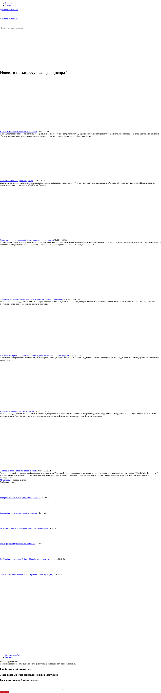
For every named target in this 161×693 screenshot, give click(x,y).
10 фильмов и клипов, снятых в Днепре (17, 411)
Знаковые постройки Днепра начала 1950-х (18, 131)
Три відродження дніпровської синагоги (17, 544)
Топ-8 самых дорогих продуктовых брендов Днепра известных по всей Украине (34, 355)
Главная (8, 3)
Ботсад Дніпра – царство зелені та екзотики (18, 513)
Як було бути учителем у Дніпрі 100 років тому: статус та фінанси (28, 559)
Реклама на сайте (12, 655)
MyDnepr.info (5, 480)
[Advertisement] (80, 49)
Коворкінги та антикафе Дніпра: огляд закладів (20, 497)
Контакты (9, 657)
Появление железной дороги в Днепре (16, 181)
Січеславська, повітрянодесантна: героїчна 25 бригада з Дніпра (27, 574)
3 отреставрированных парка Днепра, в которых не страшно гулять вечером (32, 299)
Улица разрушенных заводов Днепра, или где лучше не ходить (27, 240)
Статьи (8, 5)
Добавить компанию (9, 10)
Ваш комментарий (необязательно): (19, 680)
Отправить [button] (4, 692)
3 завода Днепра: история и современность (18, 471)
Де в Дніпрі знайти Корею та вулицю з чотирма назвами (24, 528)
